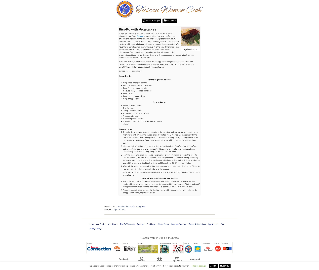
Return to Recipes (152, 21)
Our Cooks (100, 224)
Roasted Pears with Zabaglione (131, 207)
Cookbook (151, 224)
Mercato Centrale (178, 224)
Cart (223, 224)
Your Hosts (113, 224)
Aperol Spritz (119, 209)
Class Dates (163, 224)
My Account (213, 224)
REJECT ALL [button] (224, 266)
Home (91, 224)
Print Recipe (171, 21)
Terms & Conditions (197, 224)
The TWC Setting (127, 224)
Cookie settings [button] (199, 266)
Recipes (140, 224)
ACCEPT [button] (213, 266)
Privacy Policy (95, 229)
